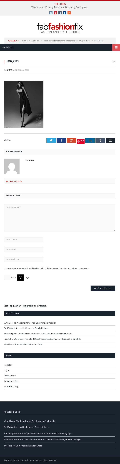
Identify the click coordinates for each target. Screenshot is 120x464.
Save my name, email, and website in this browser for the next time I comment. (47, 268)
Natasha (10, 70)
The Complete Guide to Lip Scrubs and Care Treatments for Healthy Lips (38, 333)
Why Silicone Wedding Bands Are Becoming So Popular (59, 7)
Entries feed (10, 375)
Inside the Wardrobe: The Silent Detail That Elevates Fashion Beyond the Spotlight (42, 338)
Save (82, 140)
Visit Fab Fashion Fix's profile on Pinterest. (25, 305)
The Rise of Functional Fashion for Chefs (23, 344)
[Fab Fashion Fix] (60, 28)
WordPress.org (11, 386)
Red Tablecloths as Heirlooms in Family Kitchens (26, 328)
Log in (7, 370)
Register (8, 364)
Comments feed (11, 381)
